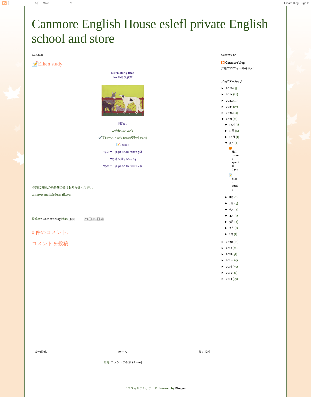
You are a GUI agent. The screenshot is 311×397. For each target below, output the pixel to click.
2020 (230, 242)
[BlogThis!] (90, 219)
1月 (231, 234)
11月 (232, 131)
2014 (229, 279)
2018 (229, 254)
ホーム (122, 352)
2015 (229, 273)
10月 (232, 137)
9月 (232, 143)
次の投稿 (41, 352)
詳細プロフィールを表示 (237, 69)
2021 (229, 119)
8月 (231, 197)
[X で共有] (94, 219)
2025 (229, 94)
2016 (229, 267)
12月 (232, 125)
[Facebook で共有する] (98, 219)
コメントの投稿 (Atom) (126, 362)
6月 (232, 210)
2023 (229, 107)
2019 (229, 248)
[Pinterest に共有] (102, 219)
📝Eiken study (233, 182)
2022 (229, 113)
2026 (229, 88)
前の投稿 (205, 352)
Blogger (180, 388)
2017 (229, 260)
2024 (229, 101)
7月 (231, 203)
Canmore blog (235, 63)
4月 (232, 216)
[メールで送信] (86, 219)
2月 (232, 228)
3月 (231, 222)
